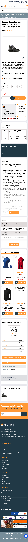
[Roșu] (20, 274)
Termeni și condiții (18, 533)
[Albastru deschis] (8, 305)
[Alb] (6, 305)
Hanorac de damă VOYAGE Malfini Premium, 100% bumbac (20, 309)
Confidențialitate (9, 533)
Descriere (5, 146)
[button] (14, 48)
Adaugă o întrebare (20, 357)
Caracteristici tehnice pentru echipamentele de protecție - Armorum (13, 452)
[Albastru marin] (7, 305)
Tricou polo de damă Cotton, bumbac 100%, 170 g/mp (7, 277)
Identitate (4, 468)
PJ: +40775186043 (23, 2)
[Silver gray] (21, 274)
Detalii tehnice (13, 146)
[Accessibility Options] (26, 536)
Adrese (3, 466)
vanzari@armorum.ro (13, 1)
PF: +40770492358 (22, 1)
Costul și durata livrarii (7, 448)
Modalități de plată (6, 446)
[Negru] (19, 274)
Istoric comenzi (5, 464)
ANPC (3, 481)
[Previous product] (26, 15)
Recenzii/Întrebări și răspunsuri (10, 153)
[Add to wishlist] (3, 257)
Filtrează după (6, 369)
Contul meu (4, 462)
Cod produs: (5, 29)
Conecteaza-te (5, 460)
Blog (3, 479)
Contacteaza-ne (6, 475)
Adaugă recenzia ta (8, 357)
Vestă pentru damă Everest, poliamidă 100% (21, 277)
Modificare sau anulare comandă (10, 450)
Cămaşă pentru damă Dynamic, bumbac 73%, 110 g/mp (7, 309)
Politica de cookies (14, 535)
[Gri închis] (21, 305)
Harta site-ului (5, 477)
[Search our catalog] (26, 10)
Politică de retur (6, 483)
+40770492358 (6, 496)
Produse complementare (9, 150)
